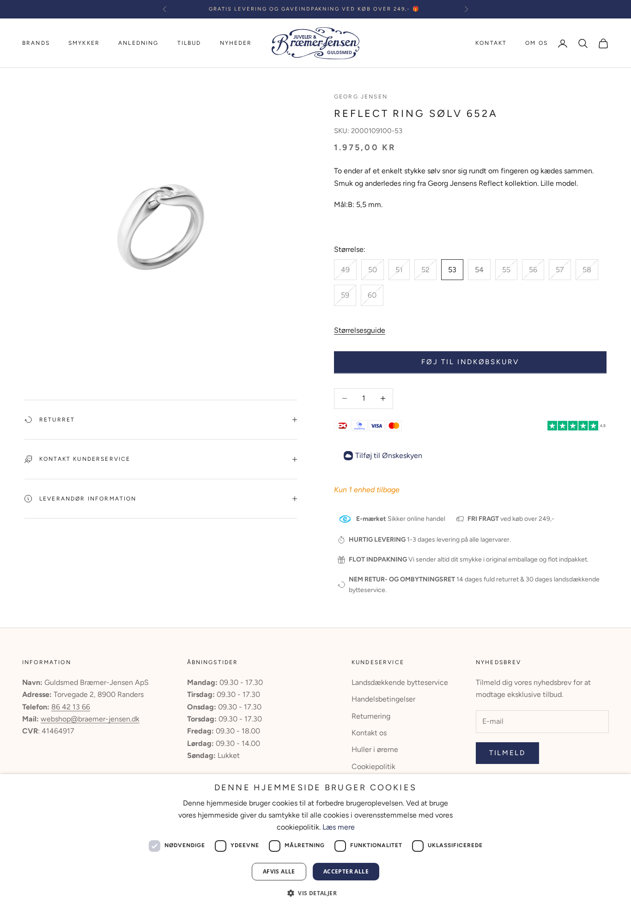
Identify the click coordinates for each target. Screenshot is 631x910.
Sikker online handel (400, 519)
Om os (536, 43)
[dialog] (315, 842)
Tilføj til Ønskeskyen (388, 455)
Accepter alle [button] (346, 871)
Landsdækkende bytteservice (400, 682)
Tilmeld (507, 753)
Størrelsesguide (359, 330)
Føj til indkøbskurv (470, 362)
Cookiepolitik (373, 766)
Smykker (84, 43)
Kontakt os (369, 732)
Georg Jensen (361, 96)
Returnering (371, 716)
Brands (36, 43)
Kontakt (491, 43)
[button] (315, 893)
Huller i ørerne (375, 749)
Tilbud (189, 43)
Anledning (138, 43)
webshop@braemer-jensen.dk (90, 719)
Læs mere (338, 827)
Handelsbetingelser (383, 699)
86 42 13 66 (70, 706)
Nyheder (236, 43)
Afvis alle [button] (279, 871)
